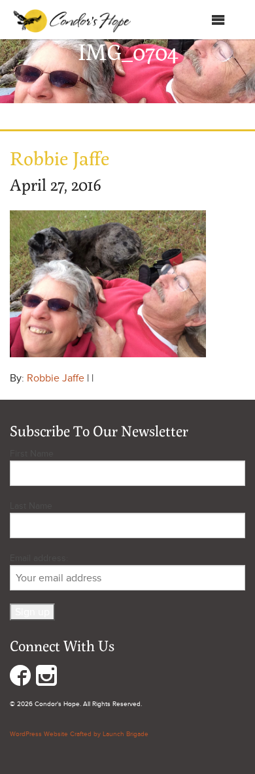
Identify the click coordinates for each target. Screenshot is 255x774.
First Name (32, 453)
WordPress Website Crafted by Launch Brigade (79, 734)
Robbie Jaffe (55, 378)
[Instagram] (46, 678)
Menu (197, 23)
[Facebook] (20, 678)
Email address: (39, 558)
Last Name (31, 505)
